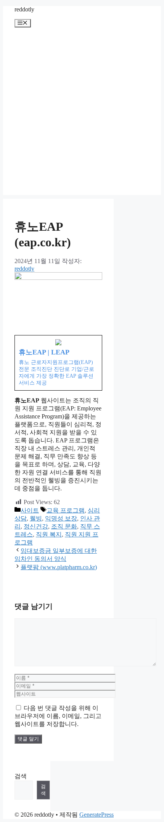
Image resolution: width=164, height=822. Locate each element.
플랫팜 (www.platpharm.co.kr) (59, 567)
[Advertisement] (82, 113)
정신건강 (36, 526)
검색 (20, 776)
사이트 (30, 510)
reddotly (24, 9)
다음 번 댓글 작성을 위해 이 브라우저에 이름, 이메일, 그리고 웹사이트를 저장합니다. (57, 716)
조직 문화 (64, 526)
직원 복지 (49, 534)
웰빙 (36, 518)
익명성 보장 (61, 518)
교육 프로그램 (66, 510)
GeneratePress (96, 814)
